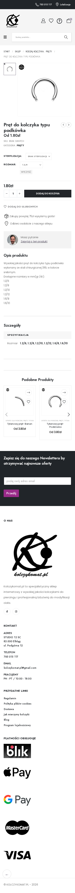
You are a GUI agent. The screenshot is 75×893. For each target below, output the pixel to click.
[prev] (63, 124)
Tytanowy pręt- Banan (19, 424)
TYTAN (31, 421)
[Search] (66, 37)
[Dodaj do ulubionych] (28, 402)
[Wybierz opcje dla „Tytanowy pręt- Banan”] (28, 392)
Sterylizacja (12, 156)
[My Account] (43, 21)
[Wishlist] (51, 21)
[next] (68, 124)
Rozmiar (9, 164)
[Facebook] (7, 611)
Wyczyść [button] (26, 172)
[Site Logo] (12, 21)
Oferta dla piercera (14, 421)
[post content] (19, 401)
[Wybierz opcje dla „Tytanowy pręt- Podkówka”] (64, 392)
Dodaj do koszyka (48, 193)
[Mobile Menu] (5, 37)
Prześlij (11, 493)
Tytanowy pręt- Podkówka (55, 425)
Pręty (20, 145)
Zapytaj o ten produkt (34, 241)
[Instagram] (16, 611)
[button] (68, 414)
